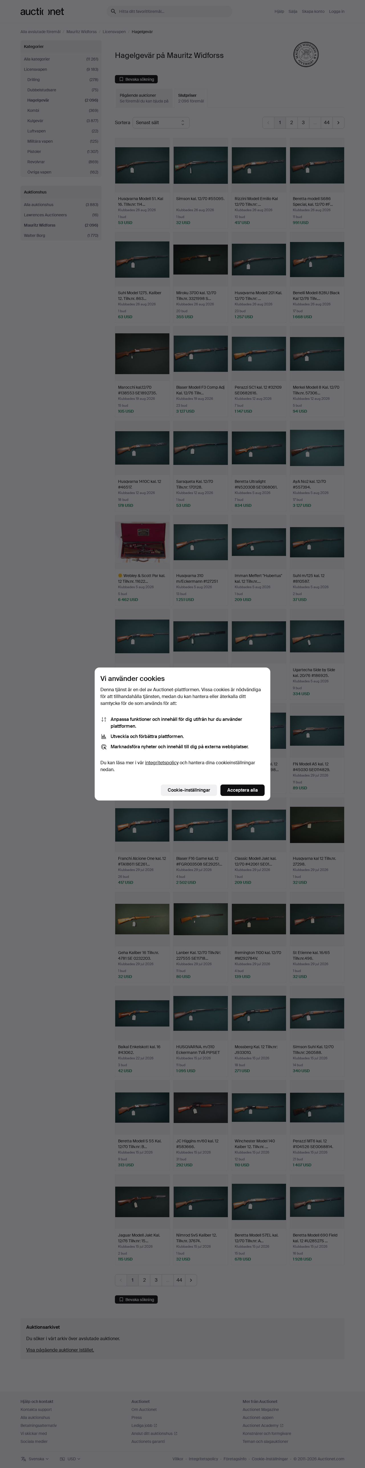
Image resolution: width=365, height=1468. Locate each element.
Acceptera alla (242, 790)
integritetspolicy (162, 763)
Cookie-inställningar (189, 790)
